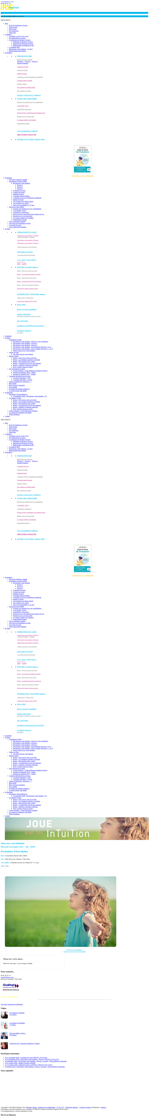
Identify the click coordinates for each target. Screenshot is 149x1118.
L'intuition (8, 34)
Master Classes (13, 356)
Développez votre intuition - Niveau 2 (25, 343)
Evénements (9, 392)
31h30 (24, 264)
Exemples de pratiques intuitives (30, 326)
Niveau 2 (28, 61)
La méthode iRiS (14, 47)
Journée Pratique (22, 63)
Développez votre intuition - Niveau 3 (25, 345)
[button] (6, 20)
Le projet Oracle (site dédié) (18, 391)
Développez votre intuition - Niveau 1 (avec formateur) (30, 341)
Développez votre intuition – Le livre (21, 49)
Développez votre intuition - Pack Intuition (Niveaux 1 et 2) (32, 347)
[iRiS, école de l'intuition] (10, 9)
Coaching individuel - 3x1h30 (22, 380)
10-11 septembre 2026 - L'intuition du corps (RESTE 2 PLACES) (26, 1057)
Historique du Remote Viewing (23, 43)
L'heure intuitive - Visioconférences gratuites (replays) (30, 371)
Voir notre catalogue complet (18, 179)
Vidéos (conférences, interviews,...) (20, 381)
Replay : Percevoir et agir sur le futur (27, 271)
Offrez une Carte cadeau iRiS (30, 139)
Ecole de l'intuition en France (18, 25)
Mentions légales (31, 1107)
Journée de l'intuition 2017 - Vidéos (24, 374)
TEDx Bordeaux (14, 414)
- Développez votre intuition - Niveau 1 (28, 235)
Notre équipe (13, 27)
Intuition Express (22, 73)
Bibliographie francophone (17, 51)
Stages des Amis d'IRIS (16, 207)
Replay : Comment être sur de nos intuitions (27, 363)
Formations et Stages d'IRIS (18, 181)
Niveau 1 (20, 61)
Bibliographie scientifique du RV (23, 45)
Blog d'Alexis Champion (26, 309)
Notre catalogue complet (29, 95)
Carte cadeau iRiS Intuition (17, 227)
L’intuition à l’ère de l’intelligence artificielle (27, 198)
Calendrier (8, 336)
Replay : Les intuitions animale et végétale (29, 274)
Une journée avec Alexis (24, 91)
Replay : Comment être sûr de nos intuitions (29, 281)
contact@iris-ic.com (7, 2)
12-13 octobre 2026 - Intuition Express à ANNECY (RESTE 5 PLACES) (28, 1065)
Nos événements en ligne (17, 369)
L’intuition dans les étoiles (21, 196)
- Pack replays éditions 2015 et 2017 (27, 301)
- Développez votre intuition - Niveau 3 (28, 243)
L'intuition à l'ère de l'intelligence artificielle (30, 77)
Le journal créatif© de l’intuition (23, 218)
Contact (7, 416)
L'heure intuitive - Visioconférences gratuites (23, 411)
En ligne (7, 229)
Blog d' (21, 304)
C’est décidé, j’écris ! (19, 210)
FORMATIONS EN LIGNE (27, 232)
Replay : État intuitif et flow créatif (26, 278)
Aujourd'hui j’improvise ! (21, 212)
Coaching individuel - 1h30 (22, 378)
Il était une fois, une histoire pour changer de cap (31, 113)
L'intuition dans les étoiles (24, 80)
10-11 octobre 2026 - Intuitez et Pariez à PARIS (20, 1063)
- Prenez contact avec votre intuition (27, 247)
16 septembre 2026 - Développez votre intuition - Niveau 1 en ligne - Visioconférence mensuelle (35, 1061)
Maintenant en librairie (83, 176)
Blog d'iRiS (12, 383)
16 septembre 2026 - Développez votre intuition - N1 (30, 396)
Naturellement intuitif (23, 123)
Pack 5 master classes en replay (23, 367)
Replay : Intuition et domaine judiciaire (28, 285)
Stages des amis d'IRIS (27, 99)
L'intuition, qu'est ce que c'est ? (19, 36)
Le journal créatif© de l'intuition (26, 120)
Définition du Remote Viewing (23, 42)
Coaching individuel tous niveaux (19, 376)
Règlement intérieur (71, 1107)
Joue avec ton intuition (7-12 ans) (23, 205)
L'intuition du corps (22, 67)
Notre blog (12, 33)
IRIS (6, 23)
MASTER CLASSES (27, 267)
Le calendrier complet (27, 131)
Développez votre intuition (24, 59)
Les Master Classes (15, 398)
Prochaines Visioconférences (18, 394)
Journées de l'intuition (31, 294)
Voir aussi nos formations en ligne (20, 223)
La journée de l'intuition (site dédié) (20, 412)
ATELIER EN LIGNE (25, 252)
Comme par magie (22, 70)
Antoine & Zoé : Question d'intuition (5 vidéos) (24, 1043)
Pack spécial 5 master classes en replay (27, 288)
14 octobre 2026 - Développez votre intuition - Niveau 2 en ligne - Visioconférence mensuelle (35, 1067)
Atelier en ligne (14, 352)
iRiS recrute (13, 29)
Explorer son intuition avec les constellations (30, 102)
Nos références (13, 31)
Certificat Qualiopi (85, 1107)
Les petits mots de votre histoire (23, 354)
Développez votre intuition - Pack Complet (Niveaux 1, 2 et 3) (33, 349)
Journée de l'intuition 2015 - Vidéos (24, 372)
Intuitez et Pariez (22, 84)
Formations (8, 53)
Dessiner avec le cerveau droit (25, 116)
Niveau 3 (35, 61)
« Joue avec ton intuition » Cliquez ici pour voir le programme (74, 950)
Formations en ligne (15, 340)
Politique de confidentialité (46, 1107)
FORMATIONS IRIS (24, 56)
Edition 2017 (30, 298)
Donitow (103, 1107)
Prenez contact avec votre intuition (24, 350)
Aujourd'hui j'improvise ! (24, 109)
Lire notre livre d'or (26, 134)
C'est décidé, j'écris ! (23, 106)
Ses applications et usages (17, 38)
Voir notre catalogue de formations (12, 1004)
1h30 (18, 264)
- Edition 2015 (21, 298)
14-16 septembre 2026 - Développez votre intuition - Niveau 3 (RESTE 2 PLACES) (32, 1059)
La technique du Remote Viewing (20, 40)
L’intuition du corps (19, 190)
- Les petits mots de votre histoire (26, 255)
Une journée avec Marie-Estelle (26, 87)
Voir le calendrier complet (17, 221)
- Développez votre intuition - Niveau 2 (28, 240)
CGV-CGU (60, 1107)
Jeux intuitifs (22, 321)
